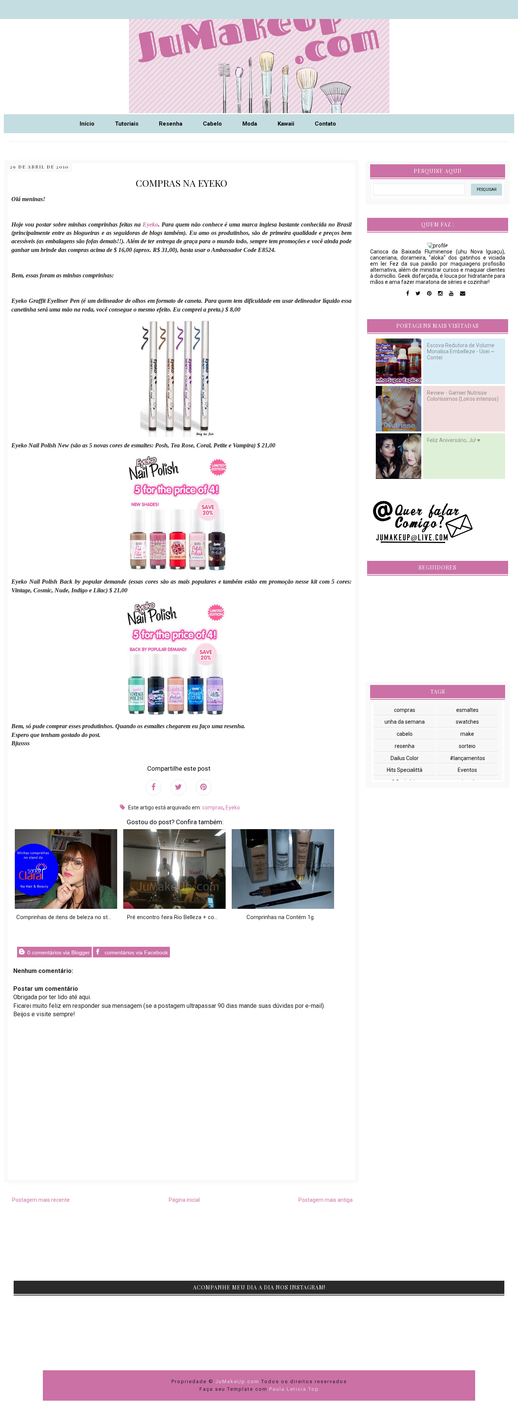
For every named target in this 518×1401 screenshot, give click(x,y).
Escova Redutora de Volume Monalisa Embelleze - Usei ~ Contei (460, 351)
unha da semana (405, 722)
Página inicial (184, 1200)
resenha (404, 746)
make (467, 734)
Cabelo (212, 123)
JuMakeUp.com (238, 1381)
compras (212, 807)
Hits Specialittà (404, 770)
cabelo (405, 734)
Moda (249, 123)
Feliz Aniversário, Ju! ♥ (453, 440)
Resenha (170, 123)
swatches (467, 722)
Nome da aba (55, 7)
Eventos (467, 770)
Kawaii (286, 123)
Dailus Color (405, 758)
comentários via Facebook (135, 952)
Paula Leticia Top (294, 1389)
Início (87, 123)
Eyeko (233, 807)
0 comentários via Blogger (58, 952)
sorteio (467, 746)
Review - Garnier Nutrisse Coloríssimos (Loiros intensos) (463, 396)
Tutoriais (126, 123)
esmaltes (467, 710)
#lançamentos (467, 758)
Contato (325, 123)
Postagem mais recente (41, 1200)
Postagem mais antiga (325, 1200)
